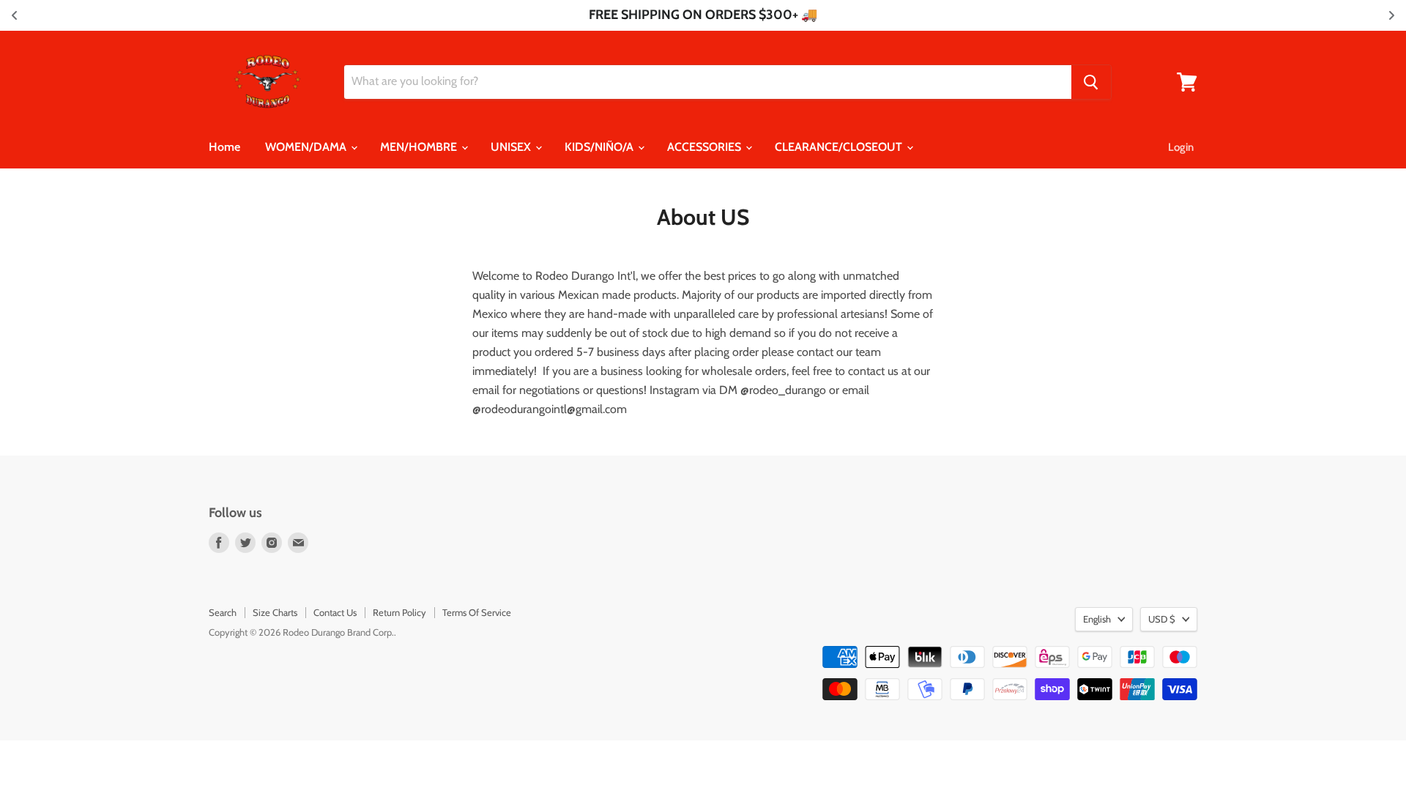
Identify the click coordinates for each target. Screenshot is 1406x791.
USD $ (1161, 619)
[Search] (1091, 82)
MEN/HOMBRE (420, 147)
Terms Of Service (476, 612)
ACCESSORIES (705, 147)
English (1097, 619)
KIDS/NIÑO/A (600, 147)
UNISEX (512, 147)
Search (223, 612)
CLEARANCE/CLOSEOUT (840, 147)
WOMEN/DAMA (307, 147)
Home (224, 147)
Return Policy (399, 612)
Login (1181, 147)
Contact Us (335, 612)
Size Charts (275, 612)
